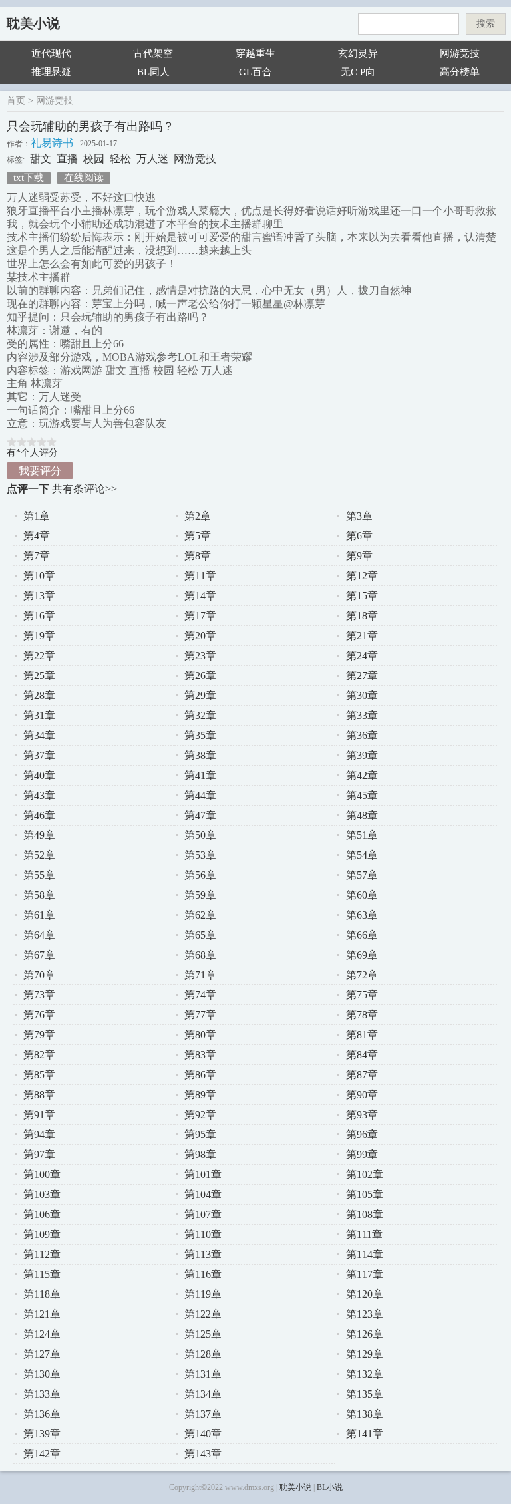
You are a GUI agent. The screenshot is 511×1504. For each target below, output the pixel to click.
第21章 (362, 635)
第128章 (203, 1354)
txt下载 (28, 177)
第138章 (364, 1414)
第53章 (200, 855)
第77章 (200, 1014)
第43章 (39, 795)
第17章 (200, 615)
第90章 (362, 1094)
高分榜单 (460, 72)
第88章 (39, 1094)
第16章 (39, 615)
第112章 (42, 1254)
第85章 (39, 1074)
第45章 (362, 795)
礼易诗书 (52, 142)
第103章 (42, 1194)
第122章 (203, 1314)
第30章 (362, 695)
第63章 (362, 915)
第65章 (200, 935)
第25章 (39, 675)
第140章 (203, 1433)
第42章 (362, 775)
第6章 (359, 535)
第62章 (200, 915)
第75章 (362, 994)
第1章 (36, 516)
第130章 (42, 1374)
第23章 (200, 655)
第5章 (197, 535)
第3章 (359, 516)
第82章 (39, 1054)
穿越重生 (255, 53)
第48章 (362, 815)
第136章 (42, 1414)
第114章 (364, 1254)
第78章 (362, 1014)
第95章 (200, 1134)
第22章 (39, 655)
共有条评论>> (84, 488)
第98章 (200, 1154)
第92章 (200, 1114)
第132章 (364, 1374)
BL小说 (330, 1487)
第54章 (362, 855)
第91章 (39, 1114)
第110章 (203, 1234)
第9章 (359, 555)
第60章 (362, 895)
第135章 (364, 1394)
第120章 (364, 1294)
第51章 (362, 835)
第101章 (203, 1174)
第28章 (39, 695)
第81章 (362, 1034)
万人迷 (152, 158)
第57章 (362, 875)
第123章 (364, 1314)
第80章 (200, 1034)
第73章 (39, 994)
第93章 (362, 1114)
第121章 (42, 1314)
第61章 (39, 915)
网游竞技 (460, 53)
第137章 (203, 1414)
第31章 (39, 715)
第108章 (364, 1214)
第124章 (42, 1334)
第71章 (200, 974)
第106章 (42, 1214)
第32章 (200, 715)
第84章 (362, 1054)
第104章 (203, 1194)
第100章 (42, 1174)
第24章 (362, 655)
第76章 (39, 1014)
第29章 (200, 695)
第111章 (364, 1234)
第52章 (39, 855)
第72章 (362, 974)
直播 (67, 158)
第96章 (362, 1134)
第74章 (200, 994)
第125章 (203, 1334)
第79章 (39, 1034)
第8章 (197, 555)
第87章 (362, 1074)
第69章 (362, 955)
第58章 (39, 895)
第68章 (200, 955)
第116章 (203, 1274)
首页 (16, 101)
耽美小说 (33, 23)
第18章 (362, 615)
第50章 (200, 835)
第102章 (364, 1174)
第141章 (364, 1433)
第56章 (200, 875)
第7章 (36, 555)
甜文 (40, 158)
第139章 (42, 1433)
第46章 (39, 815)
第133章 (42, 1394)
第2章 (197, 516)
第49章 (39, 835)
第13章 (39, 595)
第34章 (39, 735)
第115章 (42, 1274)
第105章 (364, 1194)
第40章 (39, 775)
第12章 (362, 575)
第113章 (203, 1254)
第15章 (362, 595)
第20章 (200, 635)
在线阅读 (84, 177)
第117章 (364, 1274)
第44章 (200, 795)
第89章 (200, 1094)
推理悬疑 (51, 72)
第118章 (42, 1294)
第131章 (203, 1374)
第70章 (39, 974)
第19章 (39, 635)
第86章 (200, 1074)
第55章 (39, 875)
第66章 (362, 935)
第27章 (362, 675)
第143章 (203, 1453)
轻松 (120, 158)
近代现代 (51, 53)
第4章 (36, 535)
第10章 (39, 575)
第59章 (200, 895)
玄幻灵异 (358, 53)
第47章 (200, 815)
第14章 (200, 595)
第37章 (39, 755)
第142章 (42, 1453)
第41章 (200, 775)
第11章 (200, 575)
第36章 (362, 735)
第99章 (362, 1154)
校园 (93, 158)
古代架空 (153, 53)
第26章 (200, 675)
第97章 (39, 1154)
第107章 (203, 1214)
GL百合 (255, 72)
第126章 (364, 1334)
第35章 (200, 735)
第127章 (42, 1354)
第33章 (362, 715)
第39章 (362, 755)
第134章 (203, 1394)
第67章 (39, 955)
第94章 (39, 1134)
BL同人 (153, 72)
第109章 (42, 1234)
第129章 (364, 1354)
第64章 (39, 935)
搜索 (485, 24)
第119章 (203, 1294)
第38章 (200, 755)
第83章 (200, 1054)
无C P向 (358, 72)
